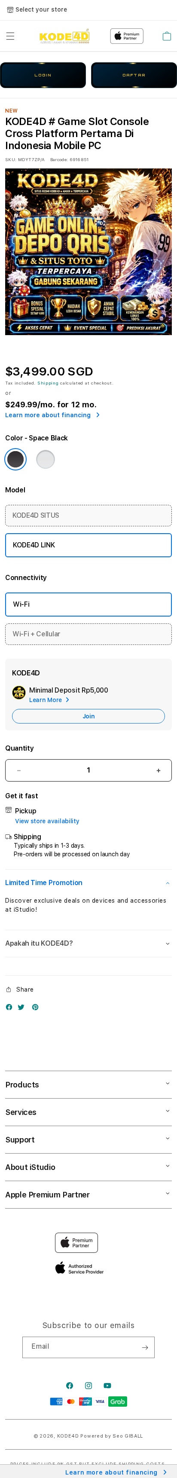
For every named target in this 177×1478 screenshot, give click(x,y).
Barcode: (59, 159)
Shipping (48, 382)
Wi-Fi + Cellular (36, 634)
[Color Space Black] (15, 459)
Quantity (19, 748)
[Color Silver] (45, 459)
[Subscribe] (144, 1347)
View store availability (47, 821)
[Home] (64, 36)
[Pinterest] (37, 1009)
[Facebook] (11, 1009)
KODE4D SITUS (35, 515)
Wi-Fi (21, 604)
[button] (10, 36)
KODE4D (68, 1436)
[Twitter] (23, 1009)
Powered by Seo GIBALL (111, 1436)
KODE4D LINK (34, 545)
